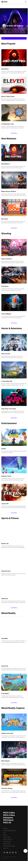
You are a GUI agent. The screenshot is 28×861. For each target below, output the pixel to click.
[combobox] (14, 38)
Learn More (14, 133)
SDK (4, 832)
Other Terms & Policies (9, 846)
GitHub (5, 835)
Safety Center (6, 843)
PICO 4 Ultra (9, 813)
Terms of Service (7, 839)
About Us (5, 848)
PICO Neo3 (8, 820)
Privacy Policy (7, 837)
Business (5, 828)
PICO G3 (7, 822)
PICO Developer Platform (9, 830)
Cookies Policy (7, 841)
